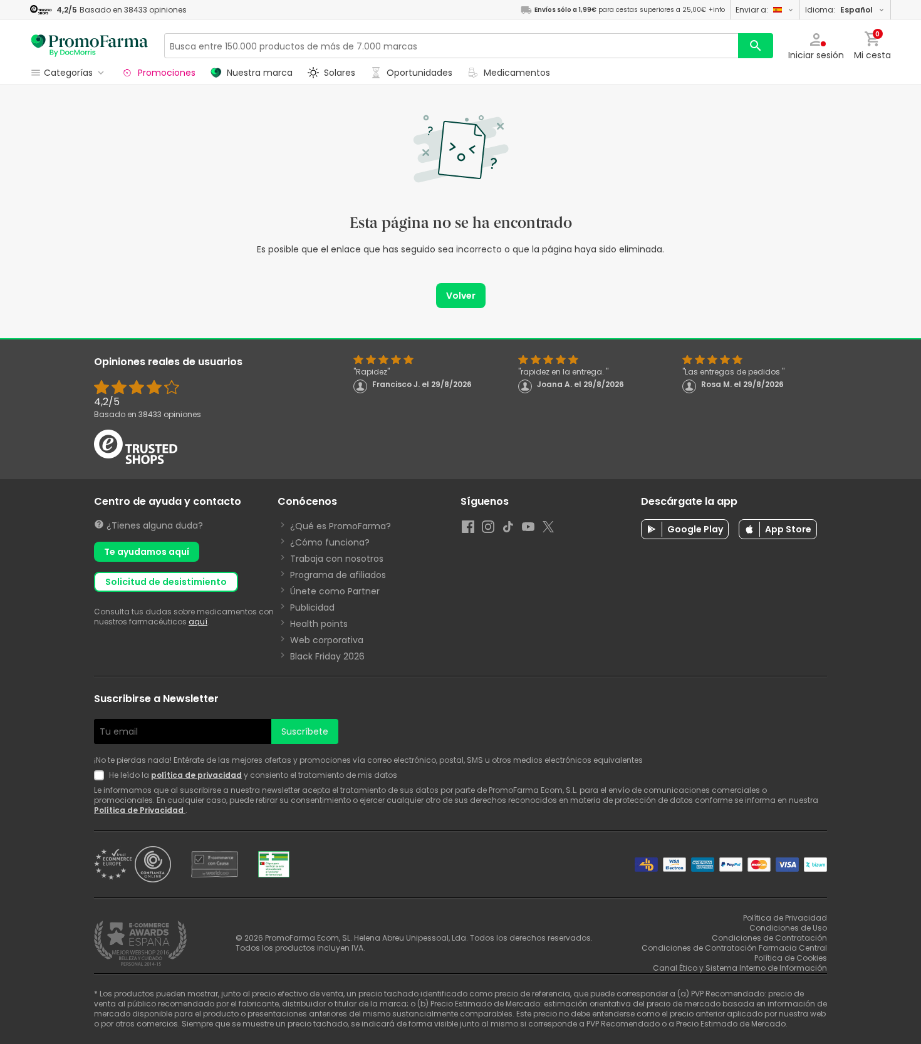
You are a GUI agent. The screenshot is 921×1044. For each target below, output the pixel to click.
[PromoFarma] (89, 46)
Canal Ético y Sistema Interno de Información (740, 968)
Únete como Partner (335, 591)
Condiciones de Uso (788, 928)
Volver (461, 295)
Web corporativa (326, 640)
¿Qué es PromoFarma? (340, 526)
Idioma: (839, 9)
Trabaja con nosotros (336, 558)
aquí (198, 621)
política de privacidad (196, 775)
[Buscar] (755, 45)
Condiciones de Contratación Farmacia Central (734, 948)
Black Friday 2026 (327, 656)
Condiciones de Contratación (769, 938)
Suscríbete (304, 731)
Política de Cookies (790, 958)
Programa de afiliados (338, 575)
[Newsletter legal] (101, 775)
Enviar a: (752, 9)
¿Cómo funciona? (330, 542)
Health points (319, 624)
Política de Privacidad (139, 810)
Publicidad (312, 607)
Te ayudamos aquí (146, 551)
